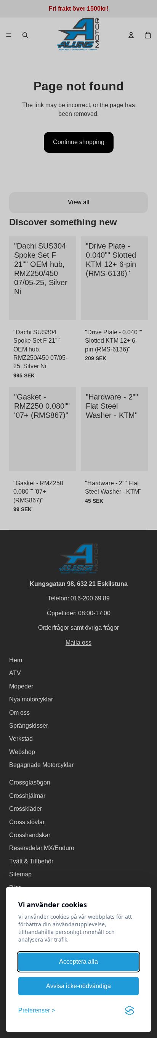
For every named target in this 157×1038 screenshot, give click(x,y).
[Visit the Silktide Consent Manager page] (129, 1010)
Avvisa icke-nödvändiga (78, 986)
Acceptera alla (78, 961)
